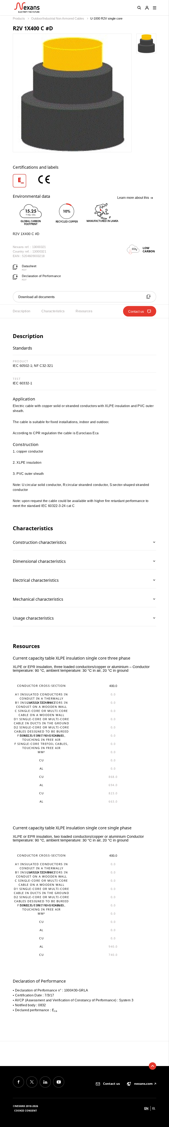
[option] (25, 180)
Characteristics (53, 311)
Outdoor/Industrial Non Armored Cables (58, 18)
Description (21, 311)
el (153, 1108)
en (146, 1108)
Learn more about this (133, 197)
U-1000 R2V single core (106, 18)
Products (19, 18)
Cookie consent (25, 1110)
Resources (84, 311)
